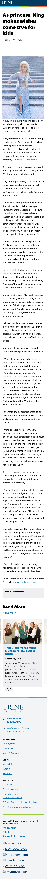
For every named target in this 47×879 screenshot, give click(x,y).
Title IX (6, 832)
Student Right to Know (14, 837)
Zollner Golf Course (12, 798)
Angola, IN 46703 (15, 732)
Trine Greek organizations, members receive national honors (21, 651)
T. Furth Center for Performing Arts (20, 802)
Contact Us (8, 749)
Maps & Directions (12, 753)
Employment (9, 744)
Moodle (6, 769)
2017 (7, 45)
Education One (10, 794)
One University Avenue (18, 728)
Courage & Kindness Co (25, 160)
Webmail (7, 774)
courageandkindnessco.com (25, 582)
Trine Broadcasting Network (17, 807)
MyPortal (7, 764)
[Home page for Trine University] (7, 3)
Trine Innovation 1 (12, 789)
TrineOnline (8, 785)
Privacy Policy (9, 828)
